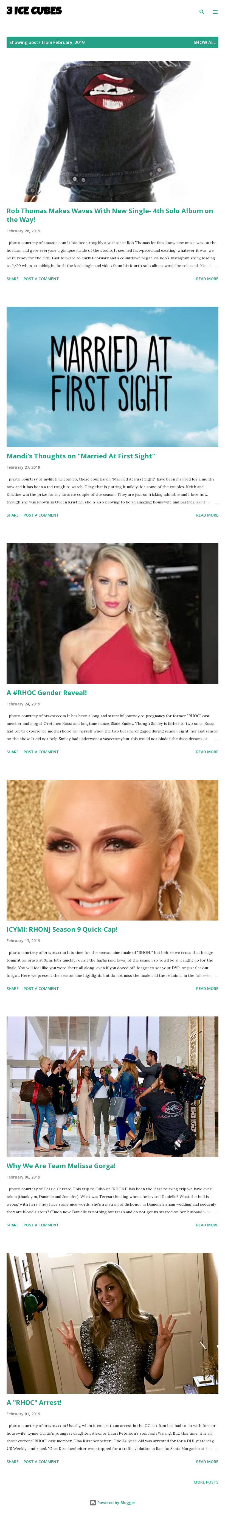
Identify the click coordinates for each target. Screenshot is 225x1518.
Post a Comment (41, 278)
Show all (205, 42)
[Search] (202, 10)
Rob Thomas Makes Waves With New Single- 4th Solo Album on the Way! (110, 215)
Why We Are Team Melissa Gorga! (61, 1165)
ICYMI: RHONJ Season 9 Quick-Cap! (62, 929)
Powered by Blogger (115, 1502)
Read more (207, 278)
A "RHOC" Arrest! (34, 1402)
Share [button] (13, 278)
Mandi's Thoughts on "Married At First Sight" (81, 455)
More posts (206, 1482)
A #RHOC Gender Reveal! (47, 692)
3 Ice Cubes (34, 12)
